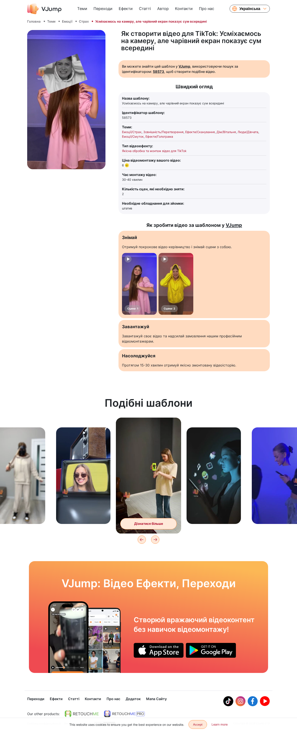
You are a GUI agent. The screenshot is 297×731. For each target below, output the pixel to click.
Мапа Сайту (156, 699)
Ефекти (126, 8)
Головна (34, 21)
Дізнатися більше (83, 514)
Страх (84, 21)
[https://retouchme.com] (82, 714)
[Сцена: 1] (139, 284)
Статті (145, 8)
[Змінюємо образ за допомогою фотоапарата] (68, 637)
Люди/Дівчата (248, 132)
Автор (163, 8)
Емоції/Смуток (133, 136)
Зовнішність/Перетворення (163, 132)
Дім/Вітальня (226, 132)
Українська (249, 9)
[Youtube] (265, 701)
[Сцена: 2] (176, 284)
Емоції (67, 21)
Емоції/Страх (132, 132)
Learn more (220, 724)
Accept (197, 724)
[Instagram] (240, 701)
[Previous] (142, 539)
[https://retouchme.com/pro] (124, 714)
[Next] (155, 539)
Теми (82, 8)
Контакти (184, 8)
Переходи (102, 8)
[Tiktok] (228, 701)
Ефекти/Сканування (200, 132)
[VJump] (44, 8)
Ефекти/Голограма (159, 136)
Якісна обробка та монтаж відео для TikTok (154, 151)
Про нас (206, 8)
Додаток (133, 699)
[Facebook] (253, 701)
